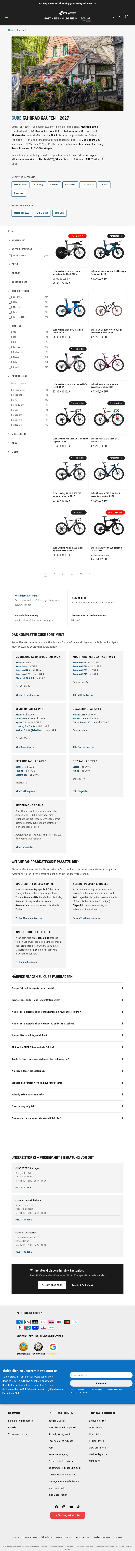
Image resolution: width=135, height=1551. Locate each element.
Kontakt (12, 1427)
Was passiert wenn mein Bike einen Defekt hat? (37, 1118)
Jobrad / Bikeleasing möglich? (28, 1094)
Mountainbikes (96, 1427)
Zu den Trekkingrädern (85, 918)
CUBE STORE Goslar (25, 1232)
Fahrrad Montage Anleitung (62, 1474)
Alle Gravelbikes (82, 747)
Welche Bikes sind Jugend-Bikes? (29, 1035)
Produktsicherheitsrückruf (61, 1461)
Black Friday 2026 (98, 1454)
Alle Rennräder (23, 747)
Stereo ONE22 (80, 662)
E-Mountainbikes (97, 1420)
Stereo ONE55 (80, 670)
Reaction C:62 (23, 674)
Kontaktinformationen (101, 1537)
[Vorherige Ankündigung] (6, 3)
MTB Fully (38, 185)
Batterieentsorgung (58, 1454)
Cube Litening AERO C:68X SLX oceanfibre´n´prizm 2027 (105, 494)
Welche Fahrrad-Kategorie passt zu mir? (33, 988)
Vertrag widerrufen (17, 1434)
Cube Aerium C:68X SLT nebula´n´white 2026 (68, 331)
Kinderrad (18, 193)
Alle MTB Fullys (81, 695)
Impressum (117, 1537)
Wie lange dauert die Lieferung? (28, 1070)
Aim (17, 662)
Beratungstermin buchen (20, 1420)
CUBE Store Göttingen (29, 1537)
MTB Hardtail (20, 185)
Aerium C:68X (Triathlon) (28, 730)
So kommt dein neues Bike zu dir (65, 1468)
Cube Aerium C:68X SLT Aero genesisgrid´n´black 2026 (66, 272)
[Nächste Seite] (89, 574)
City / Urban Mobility (99, 1447)
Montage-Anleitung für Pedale (64, 1481)
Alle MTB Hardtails (25, 695)
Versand (86, 1537)
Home (11, 30)
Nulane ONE (79, 714)
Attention (20, 666)
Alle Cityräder (80, 791)
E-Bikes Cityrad (96, 1441)
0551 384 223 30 (23, 1187)
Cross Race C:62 (24, 718)
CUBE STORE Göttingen (27, 1168)
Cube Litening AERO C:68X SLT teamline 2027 (105, 440)
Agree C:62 (21, 722)
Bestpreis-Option (57, 1420)
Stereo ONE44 (80, 666)
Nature (19, 766)
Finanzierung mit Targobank (63, 1427)
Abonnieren (101, 1383)
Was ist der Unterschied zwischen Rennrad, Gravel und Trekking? (46, 1011)
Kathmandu (21, 774)
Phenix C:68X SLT (24, 678)
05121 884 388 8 (23, 1219)
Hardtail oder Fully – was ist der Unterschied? (36, 1000)
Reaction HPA (22, 670)
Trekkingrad (88, 185)
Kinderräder (95, 1434)
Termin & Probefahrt (82, 1285)
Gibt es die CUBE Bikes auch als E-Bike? (33, 1047)
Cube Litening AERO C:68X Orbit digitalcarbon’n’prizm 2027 (68, 549)
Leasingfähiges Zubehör (61, 1441)
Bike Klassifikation (58, 1495)
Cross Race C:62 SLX (84, 722)
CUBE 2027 (94, 1461)
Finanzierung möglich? (24, 1106)
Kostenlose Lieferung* (27, 595)
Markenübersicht (57, 1488)
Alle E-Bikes (42, 213)
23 (81, 574)
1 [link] (45, 573)
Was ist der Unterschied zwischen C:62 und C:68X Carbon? (43, 1023)
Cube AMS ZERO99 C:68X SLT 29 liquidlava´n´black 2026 (106, 331)
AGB (78, 1537)
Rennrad (54, 185)
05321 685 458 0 (23, 1252)
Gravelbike (70, 185)
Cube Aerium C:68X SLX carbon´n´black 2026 (106, 549)
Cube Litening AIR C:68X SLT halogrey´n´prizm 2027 (70, 440)
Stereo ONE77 (80, 674)
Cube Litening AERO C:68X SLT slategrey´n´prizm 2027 (67, 494)
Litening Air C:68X (25, 726)
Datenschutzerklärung (64, 1537)
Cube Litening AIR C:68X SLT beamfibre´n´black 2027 (104, 385)
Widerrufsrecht (47, 1537)
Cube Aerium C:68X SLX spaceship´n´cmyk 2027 (70, 385)
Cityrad (104, 185)
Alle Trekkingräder (25, 791)
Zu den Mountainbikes (27, 918)
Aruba (76, 770)
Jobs (51, 1447)
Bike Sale (59, 213)
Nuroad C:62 (79, 718)
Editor (76, 766)
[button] (7, 16)
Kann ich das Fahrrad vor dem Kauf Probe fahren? (38, 1082)
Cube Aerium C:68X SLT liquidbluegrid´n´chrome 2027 (108, 272)
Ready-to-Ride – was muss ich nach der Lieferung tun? (40, 1059)
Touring (19, 770)
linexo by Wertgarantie (60, 1434)
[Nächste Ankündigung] (128, 3)
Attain (18, 714)
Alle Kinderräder (24, 847)
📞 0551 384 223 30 (52, 1285)
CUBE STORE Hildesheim (28, 1200)
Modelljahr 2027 (21, 213)
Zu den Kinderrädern (26, 962)
